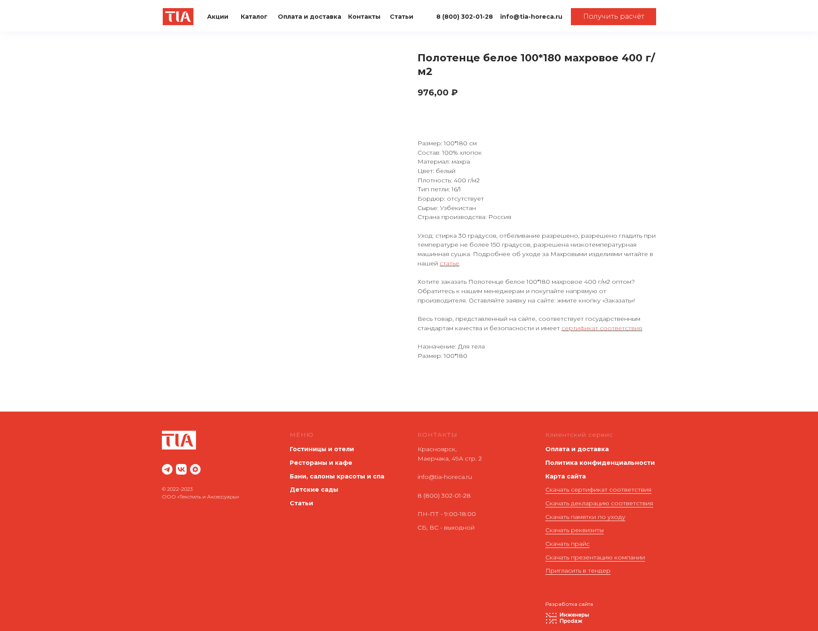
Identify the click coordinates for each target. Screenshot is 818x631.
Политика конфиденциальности (600, 463)
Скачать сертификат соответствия (598, 489)
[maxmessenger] (195, 469)
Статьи (301, 503)
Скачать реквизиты (574, 530)
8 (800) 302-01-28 (444, 495)
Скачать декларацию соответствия (599, 503)
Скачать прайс (567, 543)
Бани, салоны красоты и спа (337, 476)
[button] (613, 16)
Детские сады (314, 489)
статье (449, 263)
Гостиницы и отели (322, 449)
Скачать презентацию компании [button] (595, 557)
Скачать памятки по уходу (585, 517)
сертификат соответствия (602, 328)
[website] (167, 469)
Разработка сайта (569, 604)
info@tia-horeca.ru (445, 477)
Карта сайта (565, 476)
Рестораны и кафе (321, 463)
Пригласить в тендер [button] (578, 570)
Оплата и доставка (577, 449)
